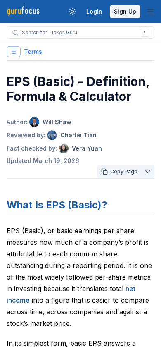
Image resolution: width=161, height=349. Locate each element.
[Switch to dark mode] (72, 11)
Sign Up (125, 11)
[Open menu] (150, 11)
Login (94, 11)
